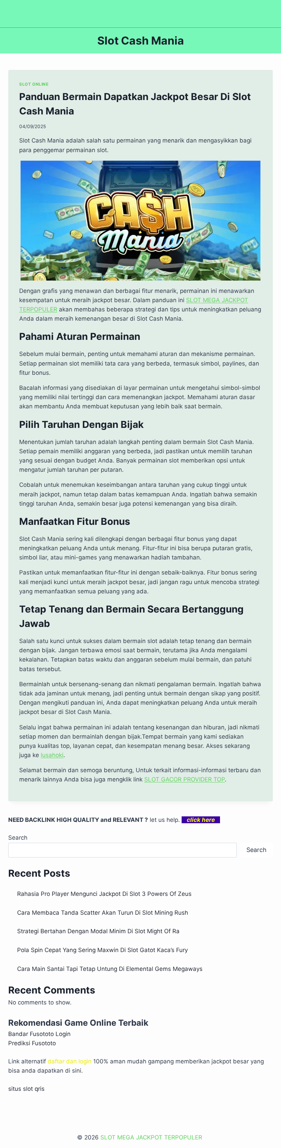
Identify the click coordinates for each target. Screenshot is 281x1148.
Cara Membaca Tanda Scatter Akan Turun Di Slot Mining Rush (102, 912)
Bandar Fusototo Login (39, 1033)
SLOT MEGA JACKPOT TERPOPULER (152, 1137)
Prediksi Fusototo (32, 1043)
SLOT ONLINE (34, 84)
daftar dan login (69, 1061)
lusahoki (52, 755)
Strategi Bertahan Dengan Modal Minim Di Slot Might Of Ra (98, 931)
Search (17, 837)
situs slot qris (26, 1088)
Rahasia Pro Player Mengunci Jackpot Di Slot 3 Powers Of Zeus (104, 893)
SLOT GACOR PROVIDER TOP (184, 779)
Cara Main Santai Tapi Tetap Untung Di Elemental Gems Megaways (110, 968)
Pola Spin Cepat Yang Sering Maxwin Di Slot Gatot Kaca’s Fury (102, 950)
